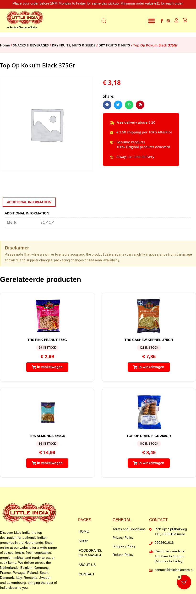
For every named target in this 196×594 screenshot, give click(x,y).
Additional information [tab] (29, 202)
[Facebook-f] (161, 21)
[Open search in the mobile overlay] (104, 20)
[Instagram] (168, 21)
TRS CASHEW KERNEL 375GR (149, 340)
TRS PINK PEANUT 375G (47, 340)
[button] (151, 20)
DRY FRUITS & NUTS (114, 45)
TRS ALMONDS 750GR (47, 436)
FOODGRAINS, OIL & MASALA (90, 552)
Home (5, 45)
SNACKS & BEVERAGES (31, 45)
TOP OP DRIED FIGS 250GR (148, 436)
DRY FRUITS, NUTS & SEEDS (73, 45)
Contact (87, 574)
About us (87, 565)
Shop (83, 541)
